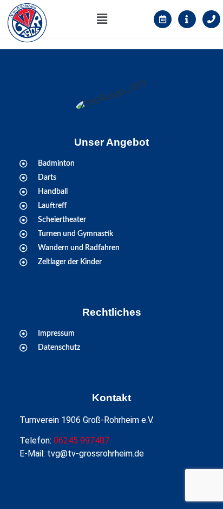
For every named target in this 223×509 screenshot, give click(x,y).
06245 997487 (81, 440)
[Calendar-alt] (163, 19)
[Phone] (211, 19)
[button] (102, 19)
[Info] (187, 19)
